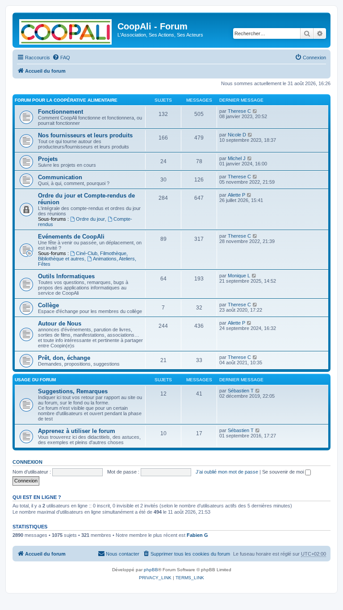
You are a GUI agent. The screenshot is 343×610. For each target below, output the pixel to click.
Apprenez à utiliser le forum (76, 431)
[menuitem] (61, 57)
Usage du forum (35, 379)
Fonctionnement (60, 111)
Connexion (27, 462)
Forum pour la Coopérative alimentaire (66, 100)
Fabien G (197, 535)
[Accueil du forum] (66, 30)
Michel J (237, 158)
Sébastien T (241, 390)
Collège (48, 305)
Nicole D (237, 134)
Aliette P (236, 195)
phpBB (151, 569)
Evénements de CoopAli (71, 236)
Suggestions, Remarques (73, 391)
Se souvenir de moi (283, 471)
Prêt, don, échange (64, 357)
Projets (48, 159)
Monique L (239, 275)
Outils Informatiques (66, 276)
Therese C (239, 111)
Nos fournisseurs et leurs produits (85, 135)
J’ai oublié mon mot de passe (227, 471)
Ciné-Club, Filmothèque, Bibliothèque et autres (83, 256)
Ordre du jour (90, 219)
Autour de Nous (59, 323)
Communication (60, 177)
